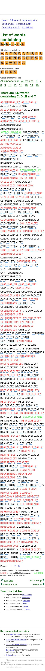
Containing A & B (11, 27)
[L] (7, 60)
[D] (15, 55)
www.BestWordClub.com (16, 645)
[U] (2, 64)
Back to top (36, 580)
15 (37, 85)
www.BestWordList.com (16, 639)
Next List (38, 584)
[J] (41, 55)
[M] (11, 60)
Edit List (8, 580)
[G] (28, 55)
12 (20, 85)
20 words (26, 600)
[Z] (24, 64)
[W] (11, 64)
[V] (7, 64)
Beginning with (29, 20)
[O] (19, 60)
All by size (27, 80)
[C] (11, 55)
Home (5, 20)
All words (14, 20)
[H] (32, 55)
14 (31, 85)
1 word (24, 603)
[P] (24, 60)
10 (9, 85)
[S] (36, 60)
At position (27, 27)
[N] (15, 60)
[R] (32, 60)
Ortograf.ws (11, 655)
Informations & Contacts (13, 667)
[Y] (19, 64)
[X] (15, 64)
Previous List (9, 584)
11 (15, 85)
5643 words (27, 595)
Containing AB (23, 23)
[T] (41, 60)
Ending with (8, 23)
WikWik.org (15, 634)
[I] (36, 55)
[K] (2, 60)
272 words (26, 598)
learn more (31, 660)
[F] (24, 55)
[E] (19, 55)
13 (26, 85)
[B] (7, 55)
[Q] (28, 60)
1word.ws (10, 650)
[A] (2, 55)
